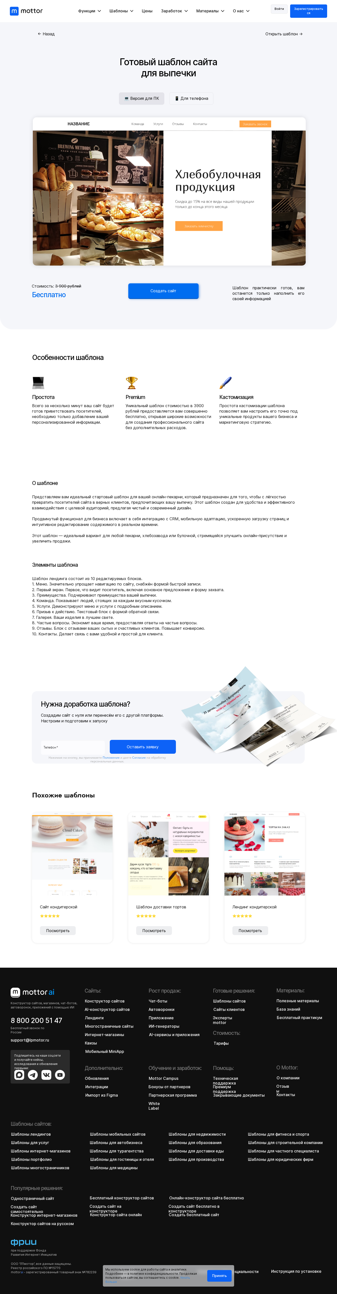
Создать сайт (163, 290)
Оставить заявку (143, 746)
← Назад (46, 33)
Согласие (139, 757)
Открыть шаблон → (284, 33)
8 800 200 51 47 (36, 1020)
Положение (111, 757)
